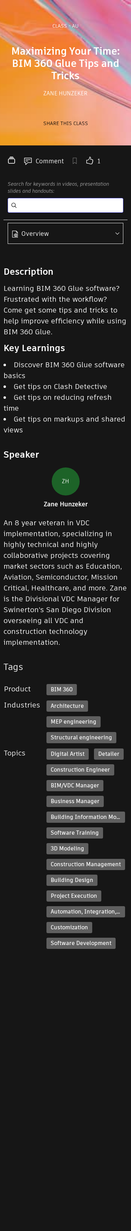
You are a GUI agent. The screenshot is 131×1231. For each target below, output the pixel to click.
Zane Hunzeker (65, 93)
